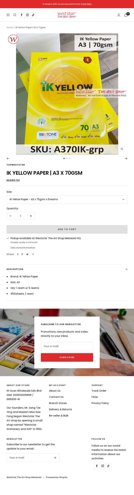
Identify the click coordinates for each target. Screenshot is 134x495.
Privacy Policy (100, 403)
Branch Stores (58, 403)
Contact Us (56, 397)
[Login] (118, 15)
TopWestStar (16, 164)
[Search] (14, 14)
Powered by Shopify (56, 477)
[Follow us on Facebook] (22, 15)
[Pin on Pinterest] (22, 254)
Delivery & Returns (60, 409)
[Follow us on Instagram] (27, 15)
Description (15, 269)
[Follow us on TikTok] (33, 15)
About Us (54, 390)
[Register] (55, 458)
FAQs (95, 397)
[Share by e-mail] (33, 254)
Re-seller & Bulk (58, 415)
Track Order (99, 390)
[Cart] (125, 15)
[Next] (126, 158)
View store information (22, 247)
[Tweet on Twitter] (27, 254)
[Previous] (8, 158)
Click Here (86, 4)
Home (10, 27)
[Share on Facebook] (17, 254)
